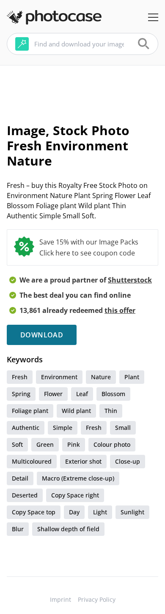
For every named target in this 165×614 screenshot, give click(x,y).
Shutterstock (130, 280)
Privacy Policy (97, 599)
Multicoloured (32, 461)
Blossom (113, 394)
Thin (110, 411)
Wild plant (76, 411)
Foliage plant (30, 411)
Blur (18, 529)
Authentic (25, 428)
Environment (59, 377)
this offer (119, 310)
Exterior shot (83, 461)
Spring (21, 394)
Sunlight (132, 512)
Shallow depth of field (68, 529)
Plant (131, 377)
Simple (62, 428)
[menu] (153, 17)
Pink (73, 444)
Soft (17, 444)
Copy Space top (33, 512)
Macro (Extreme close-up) (78, 478)
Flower (53, 394)
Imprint (60, 599)
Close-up (127, 461)
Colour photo (112, 444)
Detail (20, 478)
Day (74, 512)
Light (100, 512)
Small (123, 428)
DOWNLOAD (41, 335)
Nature (101, 377)
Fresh (20, 377)
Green (45, 444)
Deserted (25, 495)
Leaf (82, 394)
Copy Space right (75, 495)
